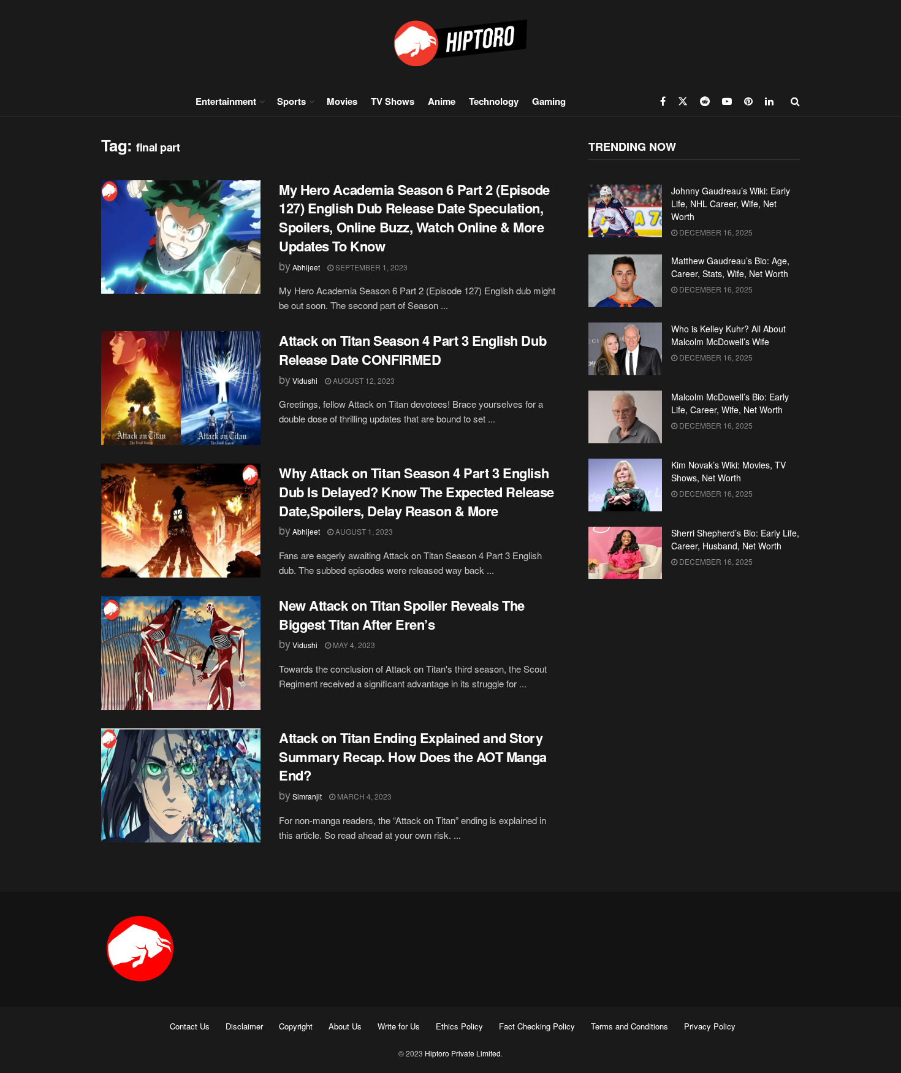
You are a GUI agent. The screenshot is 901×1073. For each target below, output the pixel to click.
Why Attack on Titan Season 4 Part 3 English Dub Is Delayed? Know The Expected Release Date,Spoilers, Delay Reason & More (416, 492)
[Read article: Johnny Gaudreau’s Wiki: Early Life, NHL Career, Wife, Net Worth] (625, 211)
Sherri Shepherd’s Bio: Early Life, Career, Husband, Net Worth (735, 539)
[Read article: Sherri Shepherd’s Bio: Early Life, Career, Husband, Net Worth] (625, 553)
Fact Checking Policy (537, 1026)
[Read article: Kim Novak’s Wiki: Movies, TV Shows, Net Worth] (625, 485)
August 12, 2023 (363, 380)
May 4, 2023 (353, 645)
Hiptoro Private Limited (463, 1053)
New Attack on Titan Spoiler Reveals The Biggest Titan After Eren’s (402, 614)
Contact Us (190, 1026)
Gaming (549, 101)
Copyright (296, 1026)
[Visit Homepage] (450, 43)
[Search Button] (795, 101)
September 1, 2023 (370, 267)
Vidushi (304, 380)
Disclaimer (244, 1026)
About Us (345, 1026)
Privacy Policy (710, 1026)
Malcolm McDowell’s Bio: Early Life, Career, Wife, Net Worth (730, 403)
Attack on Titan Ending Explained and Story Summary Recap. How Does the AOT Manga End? (413, 756)
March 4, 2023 (363, 796)
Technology (494, 101)
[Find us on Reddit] (705, 101)
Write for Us (399, 1026)
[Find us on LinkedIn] (769, 101)
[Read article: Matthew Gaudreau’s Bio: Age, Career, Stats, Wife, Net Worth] (625, 280)
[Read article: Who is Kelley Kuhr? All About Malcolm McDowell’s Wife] (625, 349)
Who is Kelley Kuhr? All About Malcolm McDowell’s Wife (728, 335)
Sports (291, 101)
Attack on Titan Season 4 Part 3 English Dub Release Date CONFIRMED (412, 349)
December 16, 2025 (715, 232)
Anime (441, 101)
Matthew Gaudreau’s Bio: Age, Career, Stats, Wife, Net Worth (730, 267)
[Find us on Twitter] (683, 101)
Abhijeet (306, 267)
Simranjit (307, 796)
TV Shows (392, 101)
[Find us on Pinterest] (748, 101)
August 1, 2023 (363, 531)
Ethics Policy (459, 1026)
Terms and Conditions (629, 1026)
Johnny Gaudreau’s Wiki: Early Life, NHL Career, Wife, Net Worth (730, 204)
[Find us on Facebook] (663, 101)
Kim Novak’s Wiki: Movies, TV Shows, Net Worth (728, 471)
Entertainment (226, 101)
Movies (342, 101)
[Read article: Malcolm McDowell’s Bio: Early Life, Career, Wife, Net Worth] (625, 417)
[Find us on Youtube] (727, 101)
